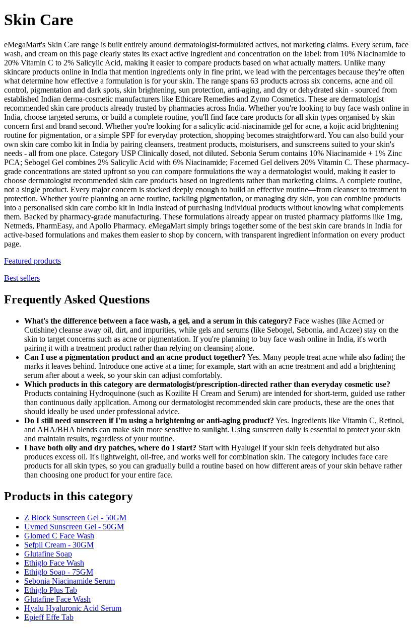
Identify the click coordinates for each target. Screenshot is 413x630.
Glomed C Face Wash (59, 535)
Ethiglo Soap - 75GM (58, 572)
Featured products (32, 261)
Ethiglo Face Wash (54, 563)
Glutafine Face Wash (57, 599)
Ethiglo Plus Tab (50, 590)
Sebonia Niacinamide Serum (69, 581)
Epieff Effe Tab (49, 617)
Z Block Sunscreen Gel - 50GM (75, 517)
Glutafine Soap (48, 553)
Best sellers (22, 278)
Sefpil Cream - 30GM (59, 544)
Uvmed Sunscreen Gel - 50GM (74, 526)
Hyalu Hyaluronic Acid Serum (72, 608)
